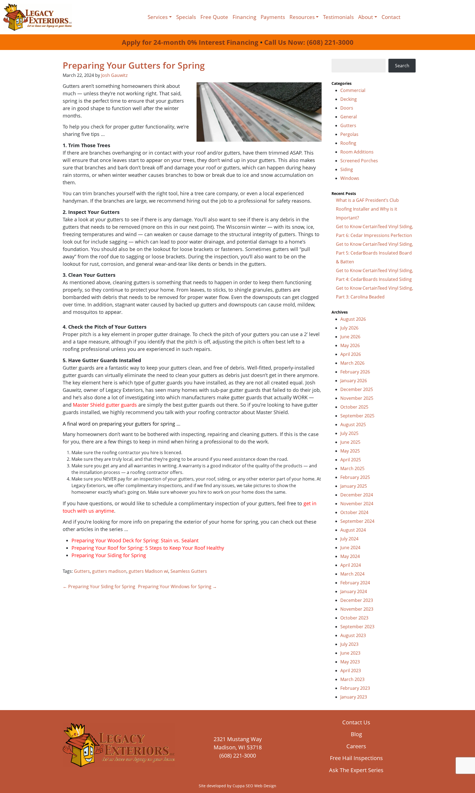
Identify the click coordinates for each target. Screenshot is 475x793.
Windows (349, 178)
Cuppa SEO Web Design (254, 785)
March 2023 (352, 679)
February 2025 (355, 477)
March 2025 (352, 468)
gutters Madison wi (148, 571)
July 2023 (349, 644)
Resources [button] (302, 17)
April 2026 (350, 354)
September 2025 (357, 416)
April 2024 (350, 565)
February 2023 (355, 688)
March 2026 (352, 363)
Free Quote (214, 17)
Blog (356, 734)
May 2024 (350, 556)
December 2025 (356, 389)
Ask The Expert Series (356, 770)
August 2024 (353, 530)
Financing (244, 17)
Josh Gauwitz (114, 75)
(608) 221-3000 (237, 755)
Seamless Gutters (188, 571)
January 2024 (353, 591)
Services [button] (158, 17)
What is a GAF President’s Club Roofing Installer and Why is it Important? (367, 209)
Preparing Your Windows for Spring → (177, 586)
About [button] (365, 17)
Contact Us (356, 722)
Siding (346, 169)
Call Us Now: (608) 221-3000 (309, 42)
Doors (346, 108)
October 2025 (354, 407)
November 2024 (356, 504)
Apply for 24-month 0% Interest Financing (190, 42)
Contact (391, 17)
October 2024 (354, 512)
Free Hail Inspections (356, 758)
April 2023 (350, 671)
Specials (186, 17)
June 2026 (350, 337)
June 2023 (350, 653)
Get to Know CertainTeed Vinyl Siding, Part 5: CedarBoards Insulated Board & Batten (374, 253)
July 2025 (349, 433)
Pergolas (349, 134)
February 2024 (355, 583)
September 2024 (357, 521)
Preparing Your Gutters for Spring (134, 65)
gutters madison (109, 571)
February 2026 (355, 372)
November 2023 (356, 609)
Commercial (352, 90)
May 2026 (350, 345)
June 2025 (350, 442)
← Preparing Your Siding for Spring (99, 586)
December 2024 (356, 495)
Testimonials (338, 17)
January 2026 (353, 381)
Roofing (348, 143)
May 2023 (350, 662)
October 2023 (354, 618)
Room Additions (357, 152)
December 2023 (356, 600)
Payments (273, 17)
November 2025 (356, 398)
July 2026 (349, 328)
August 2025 (353, 424)
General (348, 117)
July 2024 (349, 539)
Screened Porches (359, 161)
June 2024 (350, 548)
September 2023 (357, 627)
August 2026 (353, 319)
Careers (356, 746)
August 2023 (353, 635)
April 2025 (350, 460)
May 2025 (350, 451)
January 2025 (353, 486)
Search (402, 66)
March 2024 (352, 574)
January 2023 (353, 697)
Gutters (82, 571)
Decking (348, 99)
